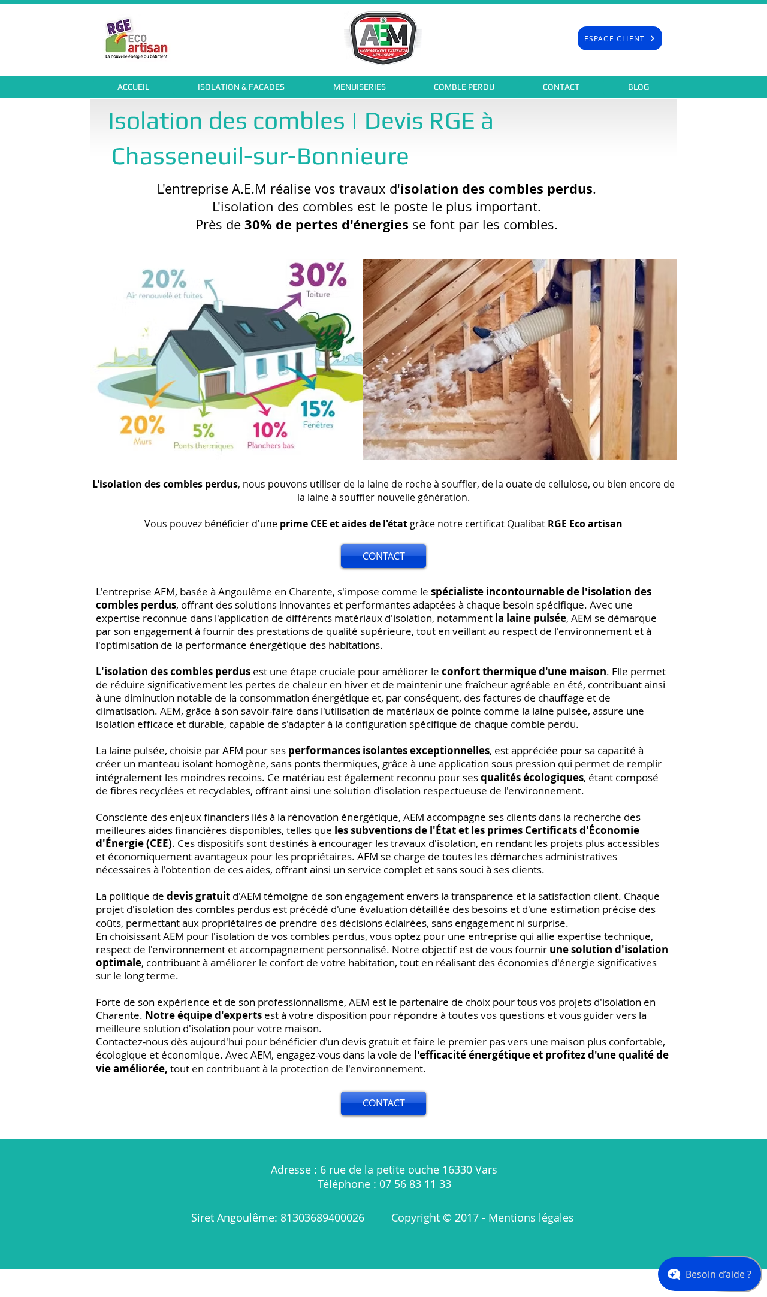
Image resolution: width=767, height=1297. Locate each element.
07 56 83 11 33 (415, 1184)
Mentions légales (532, 1217)
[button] (241, 87)
